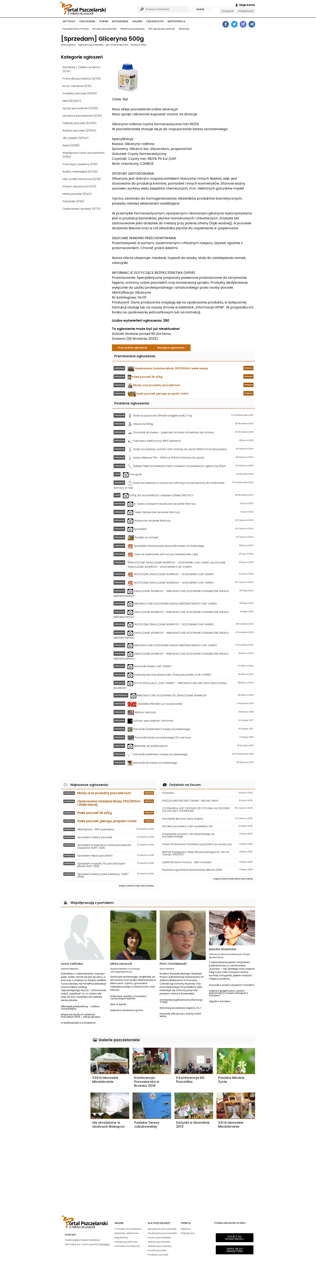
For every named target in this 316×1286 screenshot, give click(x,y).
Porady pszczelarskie (104, 28)
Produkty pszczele (158, 1254)
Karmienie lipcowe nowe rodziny (207, 818)
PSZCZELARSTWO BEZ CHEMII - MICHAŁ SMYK (207, 800)
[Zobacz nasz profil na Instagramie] (243, 24)
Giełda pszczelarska (159, 1241)
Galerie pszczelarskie (119, 1040)
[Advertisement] (74, 1084)
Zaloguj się (227, 11)
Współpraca (176, 21)
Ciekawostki (155, 21)
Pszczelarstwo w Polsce (76, 28)
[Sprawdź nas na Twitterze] (234, 24)
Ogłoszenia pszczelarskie (90, 44)
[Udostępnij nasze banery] (252, 24)
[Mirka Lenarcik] (133, 935)
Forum (103, 21)
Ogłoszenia (87, 21)
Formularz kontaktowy (127, 1246)
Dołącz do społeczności (234, 1238)
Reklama (186, 1229)
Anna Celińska (72, 964)
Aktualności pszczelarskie (162, 1229)
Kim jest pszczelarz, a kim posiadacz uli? (207, 826)
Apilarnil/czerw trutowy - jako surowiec (207, 862)
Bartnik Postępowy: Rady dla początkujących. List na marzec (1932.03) (207, 853)
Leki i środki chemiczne (117, 44)
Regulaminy (121, 1237)
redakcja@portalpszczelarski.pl (82, 1240)
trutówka (207, 793)
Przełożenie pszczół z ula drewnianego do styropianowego (207, 835)
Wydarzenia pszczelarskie (162, 1233)
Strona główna (68, 44)
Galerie (137, 21)
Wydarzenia (120, 21)
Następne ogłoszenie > (171, 347)
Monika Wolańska (222, 949)
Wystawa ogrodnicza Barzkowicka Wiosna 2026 (207, 870)
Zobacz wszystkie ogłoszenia (136, 885)
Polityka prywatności (126, 1241)
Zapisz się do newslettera (234, 1250)
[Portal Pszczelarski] (97, 8)
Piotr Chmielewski (173, 964)
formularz (104, 1244)
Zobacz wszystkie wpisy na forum (233, 878)
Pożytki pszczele (157, 1250)
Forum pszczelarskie (159, 1237)
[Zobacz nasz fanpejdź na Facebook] (225, 24)
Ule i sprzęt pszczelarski (161, 28)
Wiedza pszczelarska (132, 28)
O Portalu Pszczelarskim (128, 1229)
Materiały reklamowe (127, 1233)
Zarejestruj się (245, 11)
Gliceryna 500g (138, 44)
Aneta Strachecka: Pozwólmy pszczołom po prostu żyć (207, 844)
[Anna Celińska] (84, 935)
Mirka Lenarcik (121, 964)
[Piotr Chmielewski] (183, 935)
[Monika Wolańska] (232, 927)
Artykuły (69, 21)
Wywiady (184, 28)
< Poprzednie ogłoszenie (132, 347)
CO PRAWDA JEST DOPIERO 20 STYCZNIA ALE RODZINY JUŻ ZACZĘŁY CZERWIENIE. (207, 810)
